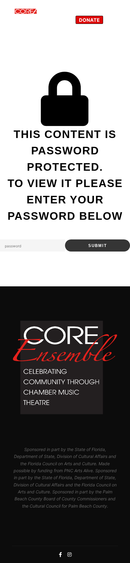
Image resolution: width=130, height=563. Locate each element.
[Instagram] (112, 20)
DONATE (89, 20)
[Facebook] (112, 7)
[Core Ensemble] (42, 13)
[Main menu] (88, 7)
